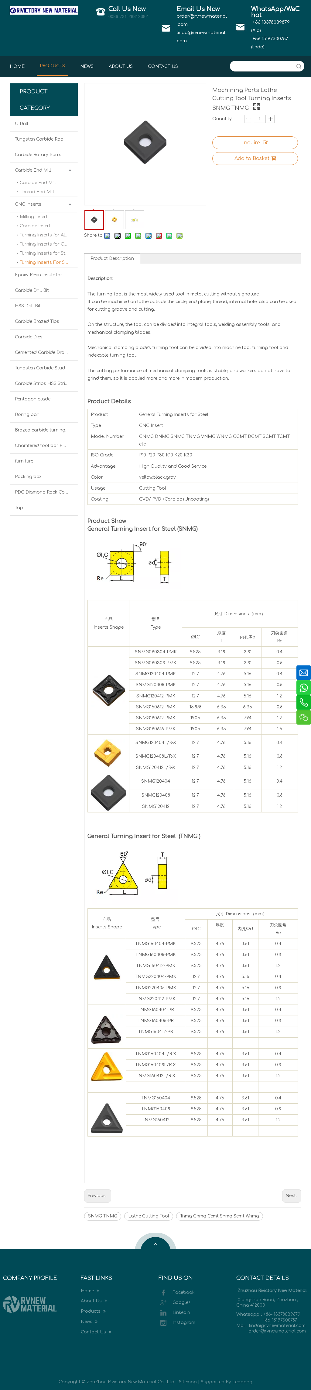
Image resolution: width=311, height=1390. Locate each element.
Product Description (112, 258)
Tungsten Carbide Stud (40, 368)
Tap (19, 507)
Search (299, 66)
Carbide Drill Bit (32, 290)
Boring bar (27, 414)
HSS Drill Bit (28, 306)
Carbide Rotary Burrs (38, 154)
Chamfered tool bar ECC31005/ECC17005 (46, 445)
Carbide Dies (29, 337)
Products (91, 1311)
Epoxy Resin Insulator (38, 275)
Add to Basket (251, 158)
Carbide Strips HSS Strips (42, 383)
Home (88, 1291)
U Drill (21, 123)
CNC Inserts (28, 204)
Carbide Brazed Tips (37, 321)
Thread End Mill (37, 192)
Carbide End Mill (33, 170)
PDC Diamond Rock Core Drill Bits (46, 492)
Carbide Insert (35, 226)
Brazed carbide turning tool (45, 430)
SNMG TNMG (102, 1216)
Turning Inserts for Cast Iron (49, 244)
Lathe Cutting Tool (148, 1216)
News (87, 1321)
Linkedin (181, 1312)
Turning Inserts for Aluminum (49, 235)
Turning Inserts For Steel (46, 262)
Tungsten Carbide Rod (39, 139)
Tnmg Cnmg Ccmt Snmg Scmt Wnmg (219, 1216)
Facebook (184, 1292)
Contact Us (94, 1332)
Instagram (184, 1322)
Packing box (28, 476)
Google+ (181, 1302)
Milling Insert (34, 217)
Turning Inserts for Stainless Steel (49, 253)
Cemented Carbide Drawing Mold (46, 352)
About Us (92, 1301)
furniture (24, 461)
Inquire (251, 142)
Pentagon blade (32, 399)
